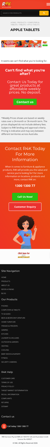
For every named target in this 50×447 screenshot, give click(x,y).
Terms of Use (7, 382)
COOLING (5, 350)
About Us (5, 285)
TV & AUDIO (6, 314)
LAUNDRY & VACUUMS (10, 338)
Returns (5, 402)
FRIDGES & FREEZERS (9, 326)
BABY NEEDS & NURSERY (10, 354)
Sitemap (4, 406)
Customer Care (8, 378)
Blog (3, 293)
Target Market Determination (14, 390)
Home (13, 22)
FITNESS (4, 358)
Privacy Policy (7, 386)
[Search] (44, 13)
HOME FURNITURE (8, 322)
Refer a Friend (7, 289)
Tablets (22, 24)
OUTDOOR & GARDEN (9, 342)
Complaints (6, 398)
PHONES (4, 306)
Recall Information (10, 394)
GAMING (4, 330)
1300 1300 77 (25, 185)
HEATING (4, 346)
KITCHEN (4, 334)
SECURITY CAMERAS (9, 362)
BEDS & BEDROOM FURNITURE (13, 318)
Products (21, 22)
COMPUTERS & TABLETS (10, 310)
